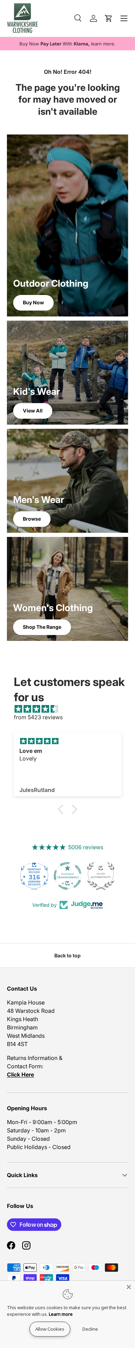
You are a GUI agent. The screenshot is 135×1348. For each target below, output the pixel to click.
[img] (71, 709)
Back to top (67, 955)
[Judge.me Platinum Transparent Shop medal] (34, 876)
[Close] (128, 1287)
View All (33, 411)
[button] (62, 809)
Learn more (61, 1314)
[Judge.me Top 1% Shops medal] (101, 876)
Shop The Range (42, 627)
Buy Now (33, 302)
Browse (32, 519)
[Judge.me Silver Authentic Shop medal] (67, 876)
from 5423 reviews (38, 717)
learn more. (103, 43)
